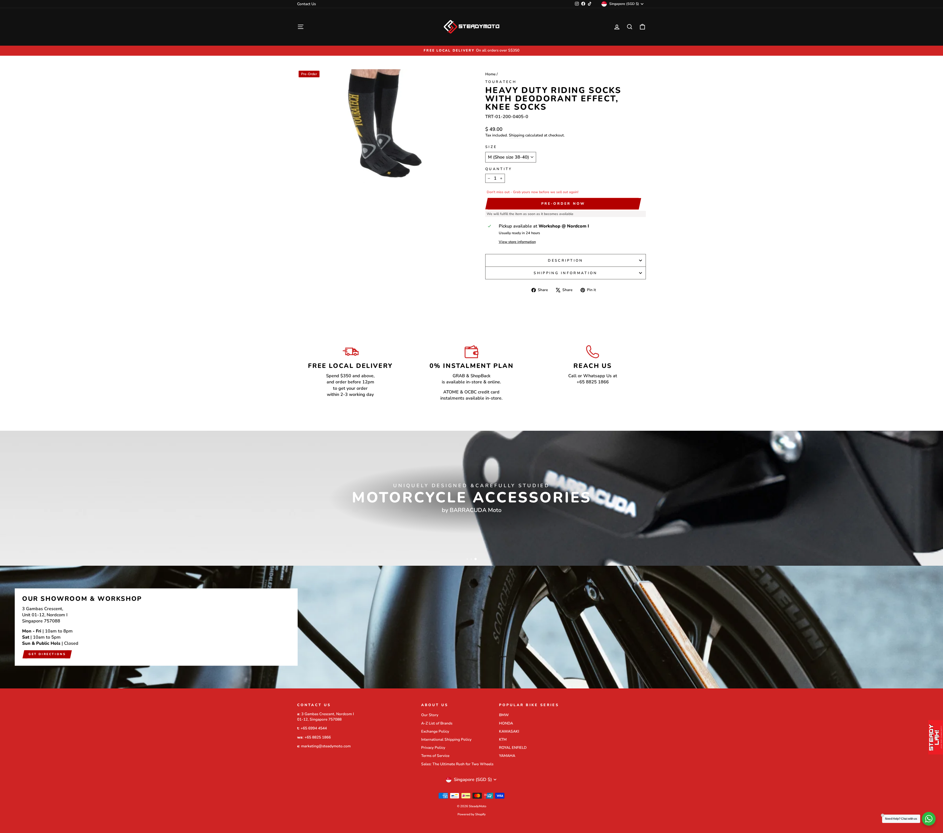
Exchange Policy (435, 731)
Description (565, 260)
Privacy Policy (433, 747)
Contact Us (306, 3)
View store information (517, 241)
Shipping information (565, 272)
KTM (503, 739)
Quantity (498, 168)
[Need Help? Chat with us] (929, 819)
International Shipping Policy (446, 739)
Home (490, 74)
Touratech (500, 81)
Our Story (429, 714)
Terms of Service (435, 755)
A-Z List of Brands (436, 723)
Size (491, 146)
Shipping (516, 135)
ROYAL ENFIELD (513, 747)
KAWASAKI (509, 731)
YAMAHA (507, 755)
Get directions (47, 654)
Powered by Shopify (472, 814)
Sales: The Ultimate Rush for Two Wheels (457, 764)
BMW (504, 714)
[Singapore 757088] (471, 627)
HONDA (506, 723)
